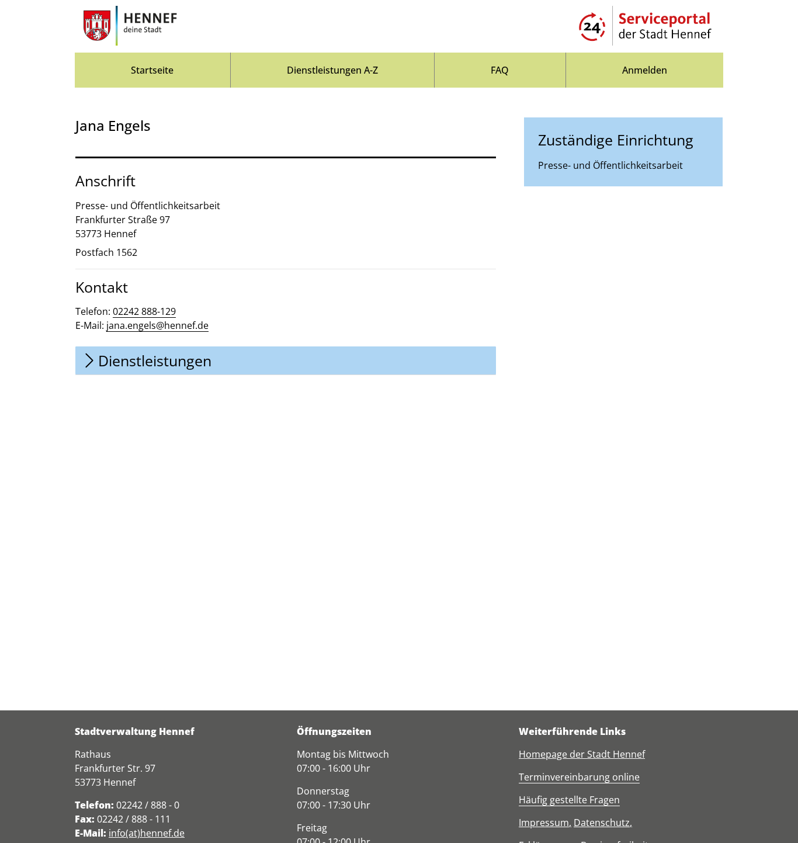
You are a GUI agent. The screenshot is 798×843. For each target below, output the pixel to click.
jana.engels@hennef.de (157, 325)
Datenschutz (602, 822)
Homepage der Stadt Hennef (582, 754)
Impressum (544, 822)
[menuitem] (152, 70)
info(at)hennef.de (147, 833)
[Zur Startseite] (130, 26)
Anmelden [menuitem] (644, 70)
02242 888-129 (144, 311)
